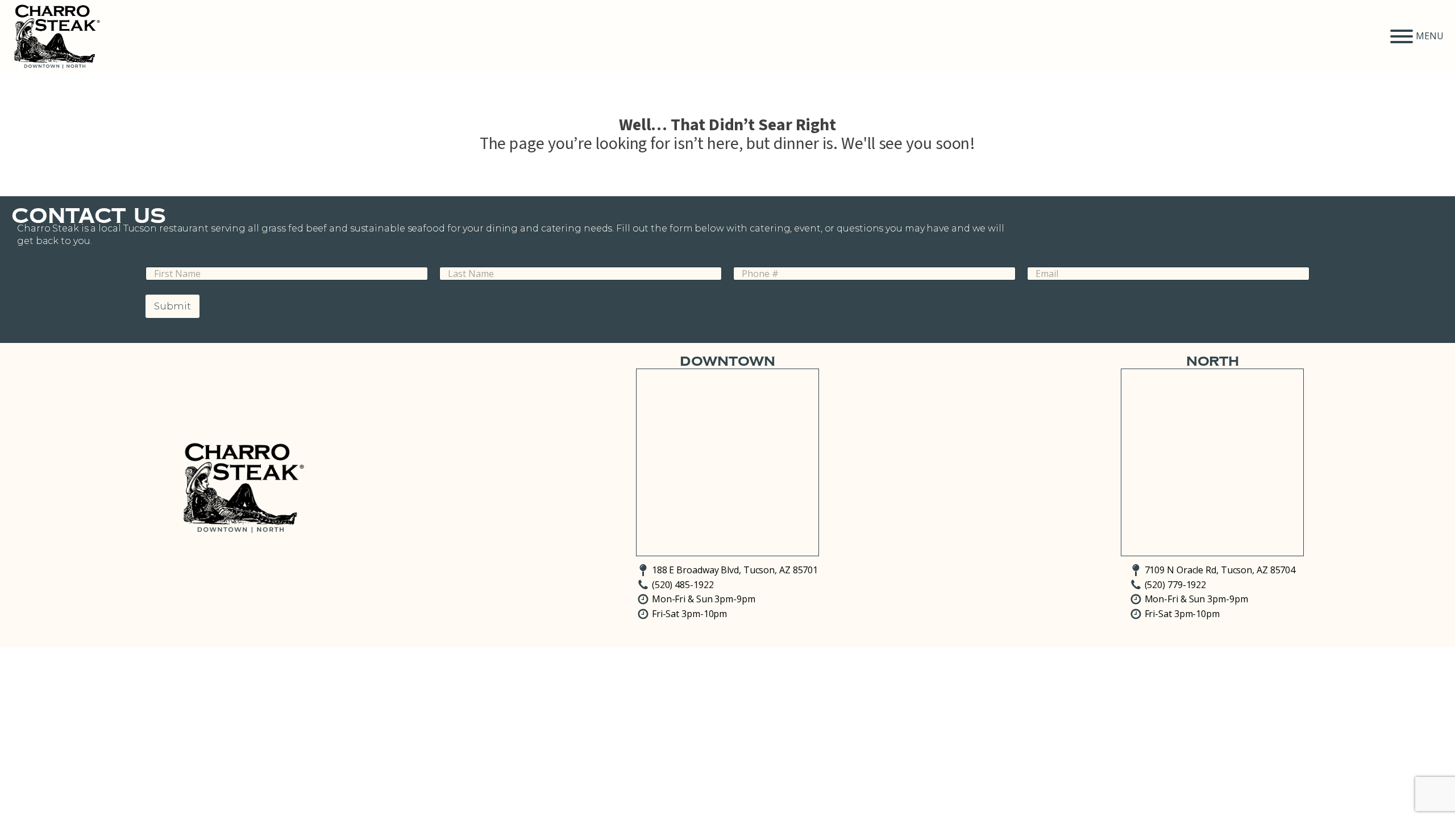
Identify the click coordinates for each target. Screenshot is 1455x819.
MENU (1430, 36)
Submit (172, 306)
